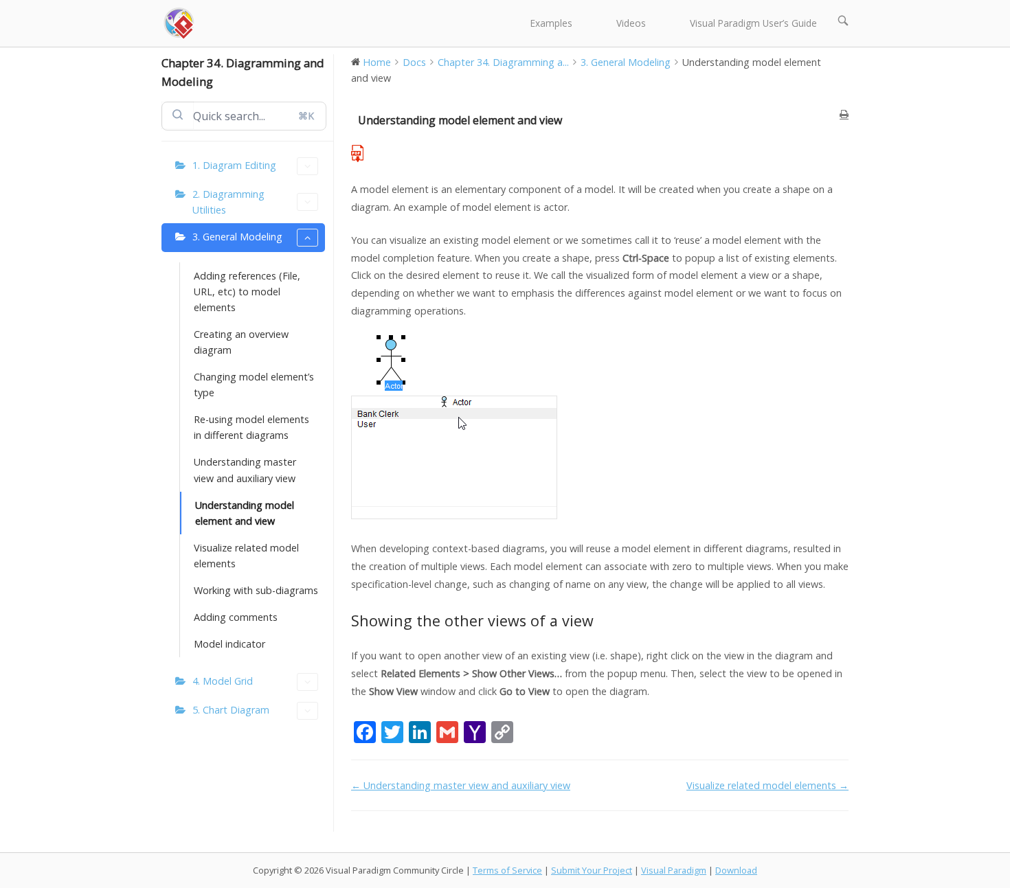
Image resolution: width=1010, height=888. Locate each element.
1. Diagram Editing (234, 165)
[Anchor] (601, 620)
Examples (551, 23)
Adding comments (236, 617)
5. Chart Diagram (230, 709)
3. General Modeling (237, 236)
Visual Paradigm (673, 870)
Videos (631, 23)
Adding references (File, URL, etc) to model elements (247, 291)
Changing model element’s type (254, 384)
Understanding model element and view (244, 513)
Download (736, 870)
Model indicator (229, 643)
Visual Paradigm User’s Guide (753, 23)
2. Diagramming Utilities (228, 201)
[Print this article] (844, 114)
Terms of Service (507, 870)
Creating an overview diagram (241, 342)
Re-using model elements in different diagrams (251, 427)
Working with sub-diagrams (256, 590)
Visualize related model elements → (767, 785)
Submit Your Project (591, 870)
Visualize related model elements (246, 555)
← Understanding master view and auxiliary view (460, 785)
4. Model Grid (222, 680)
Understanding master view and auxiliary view (245, 469)
